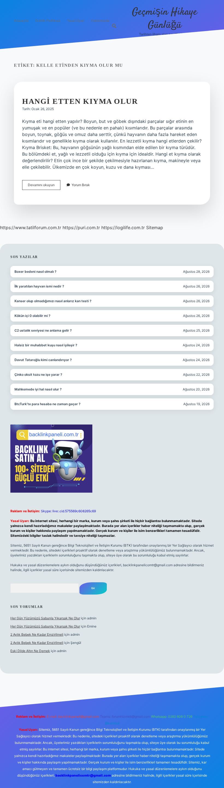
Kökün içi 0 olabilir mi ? (32, 316)
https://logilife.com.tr (123, 227)
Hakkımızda (100, 21)
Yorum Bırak (81, 185)
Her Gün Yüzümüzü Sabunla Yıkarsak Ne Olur (45, 618)
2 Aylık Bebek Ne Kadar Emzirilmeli (36, 634)
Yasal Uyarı (75, 21)
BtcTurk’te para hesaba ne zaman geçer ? (47, 404)
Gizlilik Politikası (47, 21)
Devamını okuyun (44, 186)
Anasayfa (21, 21)
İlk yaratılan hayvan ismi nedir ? (39, 286)
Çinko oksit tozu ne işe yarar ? (38, 374)
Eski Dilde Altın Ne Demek (30, 651)
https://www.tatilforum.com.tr (30, 227)
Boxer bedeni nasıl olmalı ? (35, 271)
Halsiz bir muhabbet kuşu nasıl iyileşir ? (45, 345)
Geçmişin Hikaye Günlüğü (164, 18)
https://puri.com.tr (81, 227)
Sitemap (154, 227)
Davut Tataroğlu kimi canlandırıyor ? (43, 360)
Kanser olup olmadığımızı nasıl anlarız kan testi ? (53, 301)
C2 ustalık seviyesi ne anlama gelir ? (43, 330)
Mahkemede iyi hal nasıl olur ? (38, 389)
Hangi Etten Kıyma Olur (80, 101)
